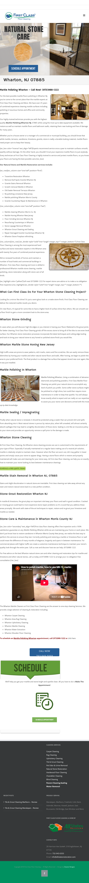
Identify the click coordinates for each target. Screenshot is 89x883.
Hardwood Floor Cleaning (56, 772)
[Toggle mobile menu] (84, 15)
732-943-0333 (44, 653)
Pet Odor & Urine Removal (57, 765)
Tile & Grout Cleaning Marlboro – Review (21, 802)
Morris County (48, 533)
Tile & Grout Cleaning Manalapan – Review (22, 808)
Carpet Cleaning (52, 751)
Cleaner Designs (69, 867)
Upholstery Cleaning (54, 758)
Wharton (6, 606)
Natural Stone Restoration (56, 769)
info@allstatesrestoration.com (64, 857)
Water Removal (53, 786)
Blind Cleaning (52, 779)
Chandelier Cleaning (54, 776)
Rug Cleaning (51, 755)
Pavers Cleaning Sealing (56, 783)
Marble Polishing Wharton (51, 377)
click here (72, 638)
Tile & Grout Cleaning (54, 762)
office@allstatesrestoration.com (64, 7)
